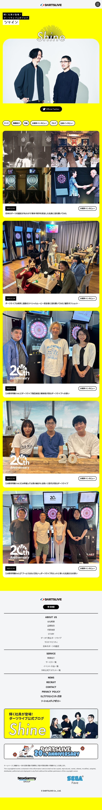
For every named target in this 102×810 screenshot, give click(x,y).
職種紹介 (16, 123)
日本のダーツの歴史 (51, 646)
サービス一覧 (51, 662)
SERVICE (51, 653)
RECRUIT (51, 682)
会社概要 (51, 621)
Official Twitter (52, 109)
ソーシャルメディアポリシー (51, 701)
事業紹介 (51, 658)
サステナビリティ (51, 642)
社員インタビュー (66, 123)
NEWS (51, 677)
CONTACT (51, 687)
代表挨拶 (51, 629)
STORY (51, 634)
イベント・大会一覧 (51, 666)
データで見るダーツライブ (51, 638)
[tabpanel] (51, 71)
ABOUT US (51, 617)
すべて (6, 123)
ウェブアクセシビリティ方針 (51, 696)
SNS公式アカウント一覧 (51, 670)
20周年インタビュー (39, 123)
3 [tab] (53, 101)
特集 (26, 123)
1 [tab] (48, 101)
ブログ (53, 123)
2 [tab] (51, 101)
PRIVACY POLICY (51, 692)
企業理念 (51, 625)
